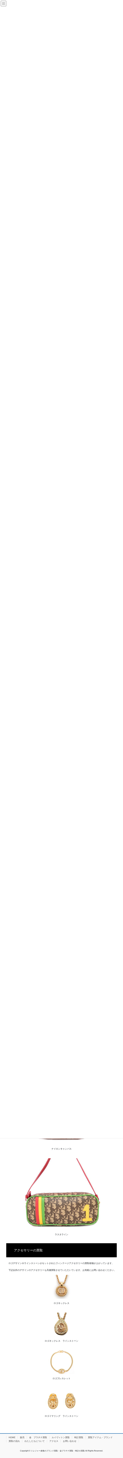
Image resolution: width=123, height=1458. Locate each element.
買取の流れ (14, 1441)
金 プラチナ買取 (38, 1437)
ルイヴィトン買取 (61, 1437)
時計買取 (78, 1437)
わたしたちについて (35, 1441)
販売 (22, 1437)
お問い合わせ (69, 1441)
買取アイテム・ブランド (100, 1437)
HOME (12, 1437)
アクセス (53, 1441)
